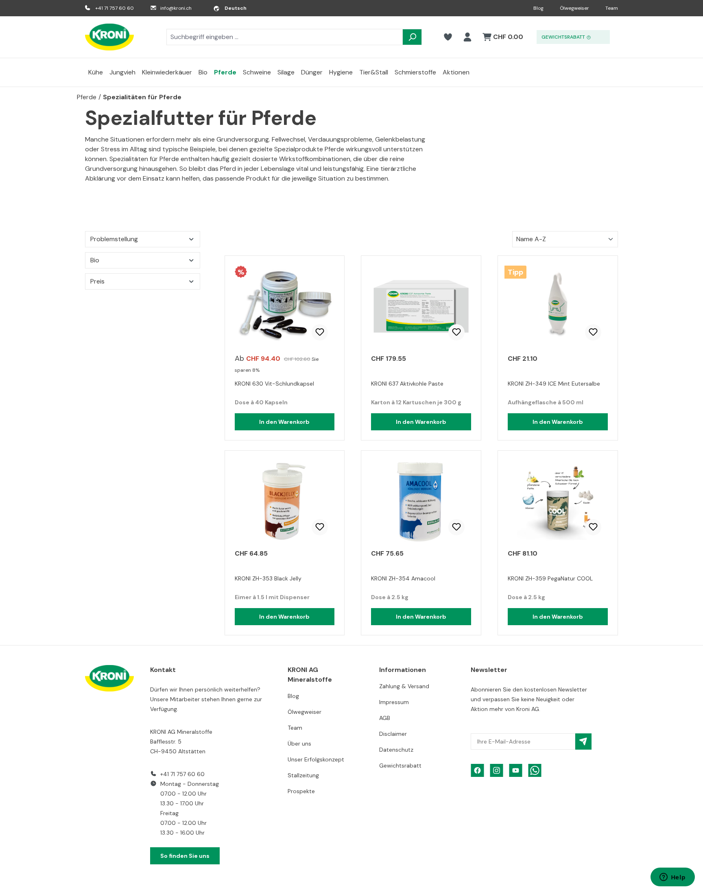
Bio (94, 260)
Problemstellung (114, 239)
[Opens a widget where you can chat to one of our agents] (672, 878)
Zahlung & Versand (404, 686)
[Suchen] (412, 37)
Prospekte (301, 791)
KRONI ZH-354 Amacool (403, 578)
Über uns (299, 743)
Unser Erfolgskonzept (316, 759)
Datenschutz (396, 749)
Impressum (394, 702)
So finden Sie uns (185, 855)
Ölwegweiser (574, 8)
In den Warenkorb (284, 421)
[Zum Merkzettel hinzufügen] (320, 332)
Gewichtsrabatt (400, 765)
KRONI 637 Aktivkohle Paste (407, 383)
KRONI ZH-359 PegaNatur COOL (550, 578)
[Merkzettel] (448, 37)
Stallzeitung (303, 775)
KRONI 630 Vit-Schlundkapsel (274, 383)
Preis (97, 281)
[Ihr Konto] (467, 37)
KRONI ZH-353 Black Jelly (268, 578)
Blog (538, 8)
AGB (384, 718)
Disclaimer (393, 733)
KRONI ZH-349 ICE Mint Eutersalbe (554, 383)
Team (611, 8)
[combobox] (284, 37)
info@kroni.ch (176, 8)
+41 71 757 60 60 (114, 8)
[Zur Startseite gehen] (109, 37)
